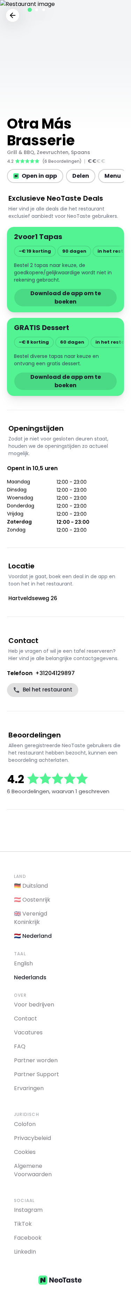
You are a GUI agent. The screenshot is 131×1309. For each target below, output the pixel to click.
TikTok (23, 1224)
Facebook (28, 1238)
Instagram (28, 1210)
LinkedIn (25, 1252)
